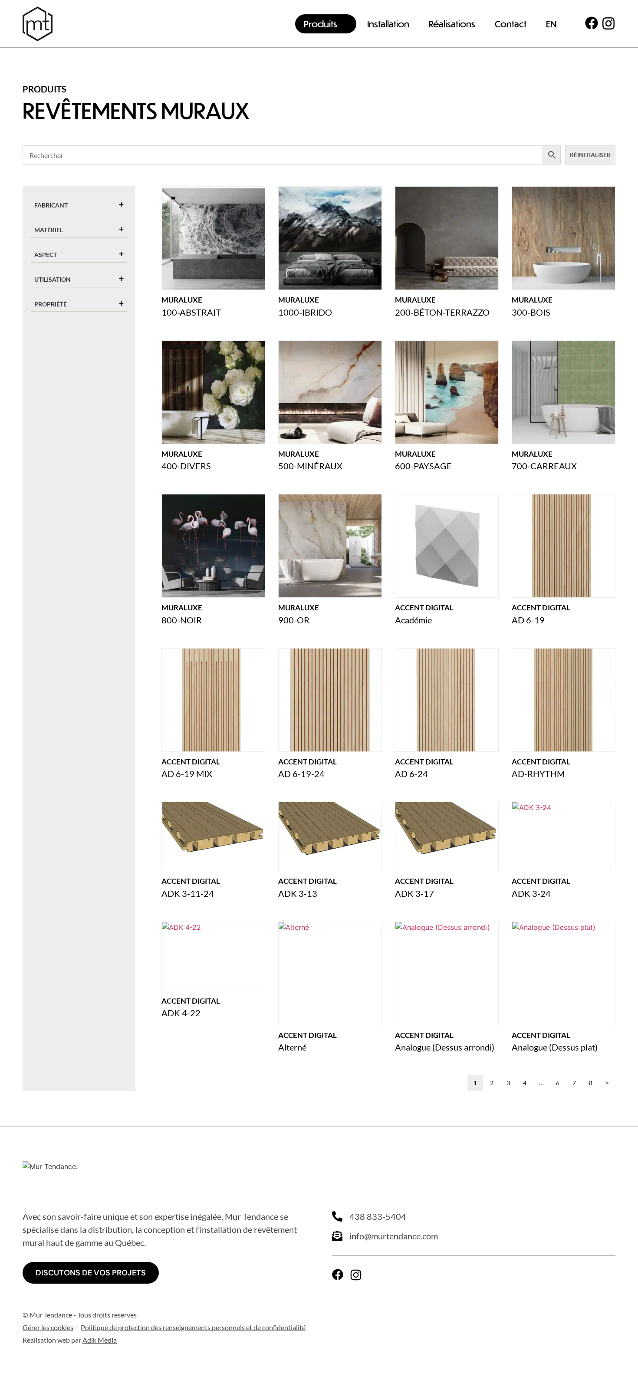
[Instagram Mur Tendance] (608, 23)
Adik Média (99, 1340)
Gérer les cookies (48, 1327)
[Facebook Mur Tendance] (591, 23)
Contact (510, 23)
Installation (388, 23)
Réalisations (452, 23)
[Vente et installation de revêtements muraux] (38, 24)
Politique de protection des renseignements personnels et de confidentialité (193, 1327)
